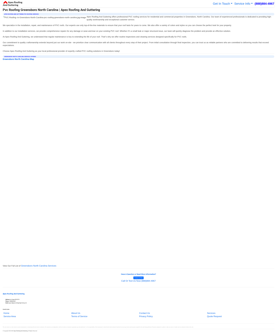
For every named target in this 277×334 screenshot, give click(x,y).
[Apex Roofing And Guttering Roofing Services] (12, 4)
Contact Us (144, 313)
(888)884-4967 (264, 3)
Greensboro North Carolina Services (38, 266)
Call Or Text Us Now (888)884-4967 (138, 281)
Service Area (9, 316)
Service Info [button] (242, 3)
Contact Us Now (138, 277)
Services (211, 313)
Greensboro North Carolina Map (18, 59)
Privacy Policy (146, 316)
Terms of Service (79, 316)
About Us (75, 313)
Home (6, 313)
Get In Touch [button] (221, 3)
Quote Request (214, 316)
